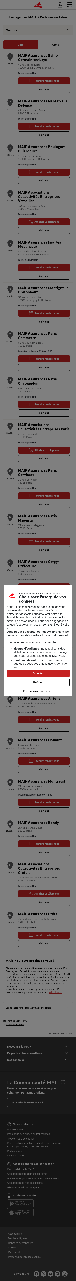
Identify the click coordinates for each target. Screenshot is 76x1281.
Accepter (38, 673)
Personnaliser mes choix (38, 691)
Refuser (38, 682)
